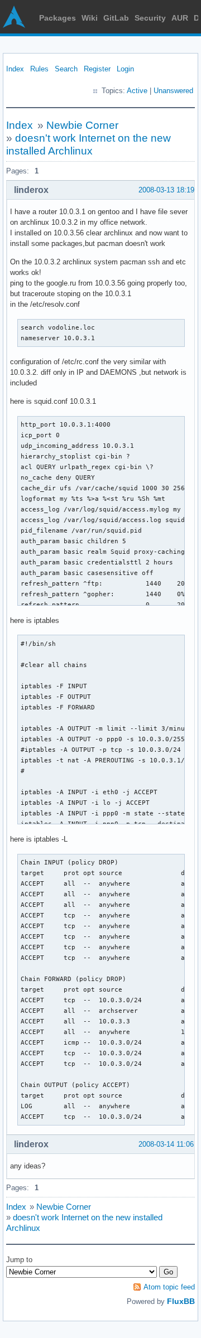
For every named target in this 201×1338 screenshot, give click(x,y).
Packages (57, 17)
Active (137, 90)
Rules (39, 69)
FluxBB (181, 1301)
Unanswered (173, 90)
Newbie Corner (82, 125)
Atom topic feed (169, 1287)
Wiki (90, 17)
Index (15, 69)
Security (150, 17)
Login (125, 69)
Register (97, 69)
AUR (179, 17)
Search (66, 69)
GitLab (116, 17)
